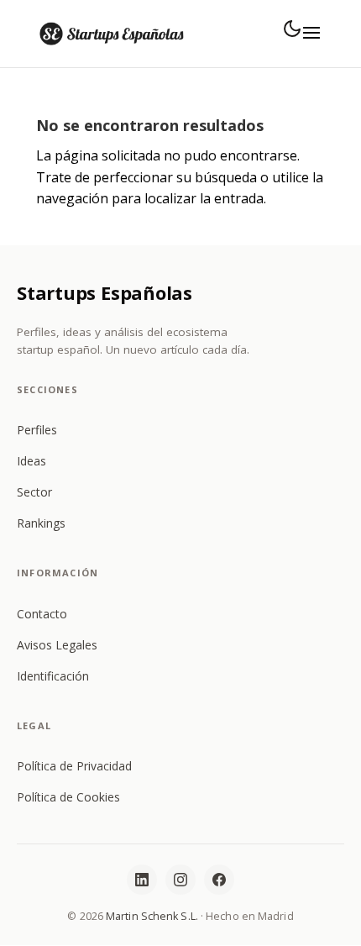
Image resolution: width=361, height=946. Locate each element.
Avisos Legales (57, 645)
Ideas (31, 461)
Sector (34, 492)
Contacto (42, 614)
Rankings (41, 523)
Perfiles (37, 430)
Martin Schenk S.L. (152, 916)
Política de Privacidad (74, 766)
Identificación (53, 676)
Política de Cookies (68, 797)
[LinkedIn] (142, 880)
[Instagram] (180, 880)
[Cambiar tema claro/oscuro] (292, 28)
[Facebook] (219, 880)
